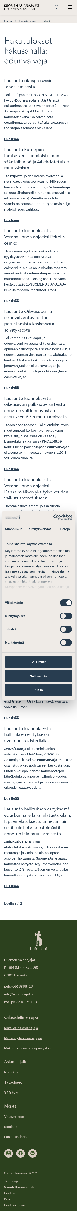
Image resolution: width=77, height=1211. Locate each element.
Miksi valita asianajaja (21, 1027)
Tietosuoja (11, 1181)
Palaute (9, 1199)
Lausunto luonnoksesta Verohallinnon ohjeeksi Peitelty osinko (34, 237)
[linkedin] (32, 1153)
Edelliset (11, 903)
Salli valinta (38, 676)
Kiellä (38, 690)
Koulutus (11, 1072)
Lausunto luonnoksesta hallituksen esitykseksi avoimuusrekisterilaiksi (27, 734)
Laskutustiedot (16, 1136)
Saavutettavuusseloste (19, 1187)
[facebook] (20, 1153)
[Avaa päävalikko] (70, 7)
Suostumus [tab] (13, 529)
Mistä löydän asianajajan (23, 1037)
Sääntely (11, 1092)
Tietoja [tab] (65, 529)
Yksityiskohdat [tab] (40, 529)
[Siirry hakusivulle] (57, 7)
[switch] (66, 616)
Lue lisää (11, 138)
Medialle (10, 1126)
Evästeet (10, 1193)
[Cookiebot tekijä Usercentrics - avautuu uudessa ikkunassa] (54, 517)
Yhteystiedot (14, 1116)
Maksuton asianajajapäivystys (27, 1047)
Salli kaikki (38, 662)
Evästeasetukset (15, 1205)
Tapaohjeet (13, 1082)
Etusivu (8, 21)
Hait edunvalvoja (27, 21)
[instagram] (8, 1153)
